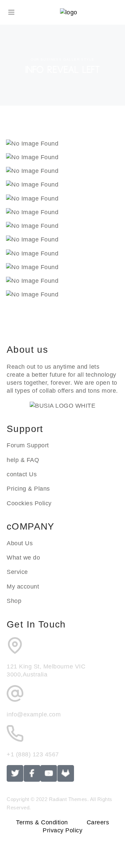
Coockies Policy (29, 503)
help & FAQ (23, 460)
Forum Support (28, 445)
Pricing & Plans (28, 488)
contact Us (22, 474)
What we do (23, 557)
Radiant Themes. (69, 799)
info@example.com (34, 714)
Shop (14, 601)
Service (17, 572)
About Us (20, 543)
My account (23, 586)
